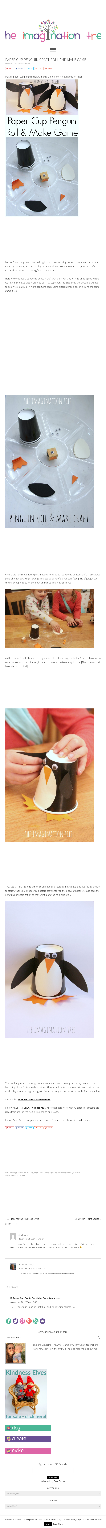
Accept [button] (48, 1524)
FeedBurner (60, 1481)
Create (41, 1173)
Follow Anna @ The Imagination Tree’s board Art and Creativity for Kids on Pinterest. (48, 1120)
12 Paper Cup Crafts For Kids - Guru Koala (32, 1298)
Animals (20, 1173)
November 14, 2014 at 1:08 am (31, 1239)
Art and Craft (28, 1173)
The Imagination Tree (53, 29)
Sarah (20, 1235)
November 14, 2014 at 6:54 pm (31, 1268)
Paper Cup (53, 1173)
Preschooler (61, 1173)
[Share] (36, 68)
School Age (70, 1173)
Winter (77, 1173)
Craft (36, 1173)
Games (46, 1173)
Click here (67, 1348)
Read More (58, 1524)
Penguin (22, 1175)
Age (15, 1173)
